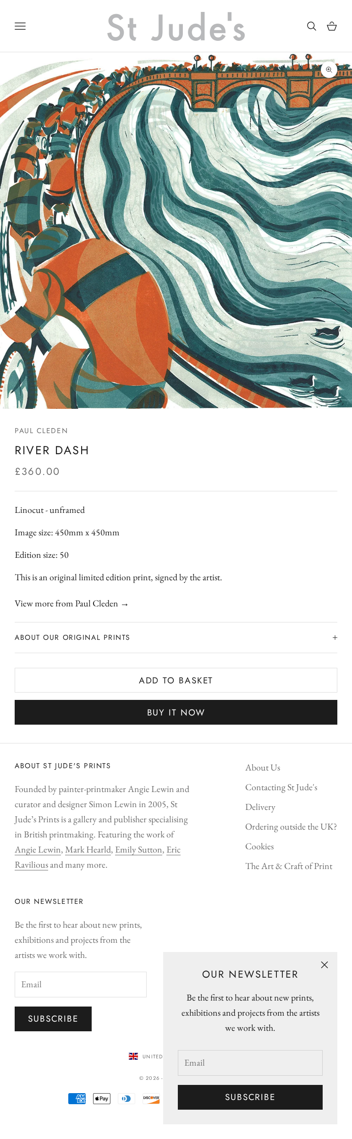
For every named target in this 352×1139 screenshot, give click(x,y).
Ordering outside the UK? (291, 826)
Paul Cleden (41, 430)
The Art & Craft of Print (288, 866)
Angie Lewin (38, 849)
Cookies (259, 846)
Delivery (260, 807)
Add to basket (176, 680)
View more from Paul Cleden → (72, 603)
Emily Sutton (138, 849)
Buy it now (176, 712)
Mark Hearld (88, 849)
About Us (262, 767)
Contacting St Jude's (281, 787)
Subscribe (250, 1097)
